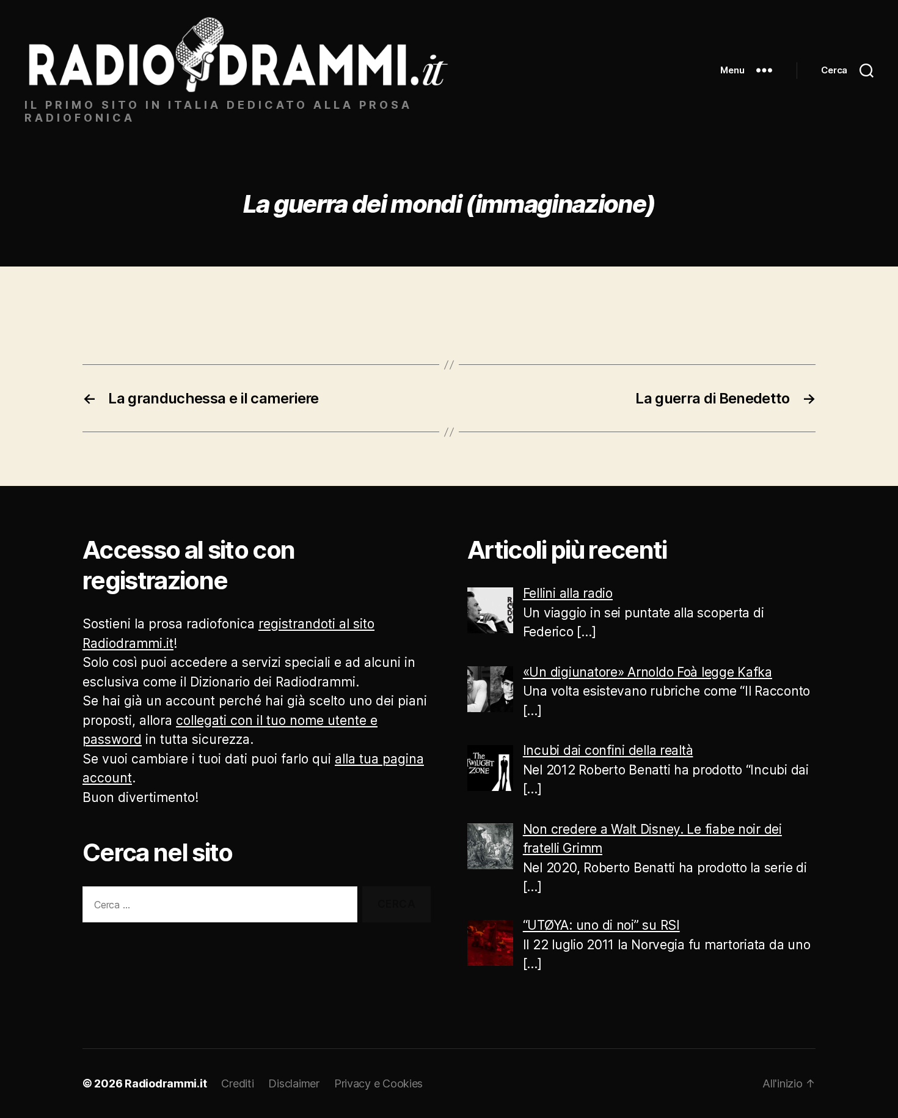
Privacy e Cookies (378, 1083)
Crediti (237, 1083)
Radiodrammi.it (165, 1083)
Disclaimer (293, 1083)
